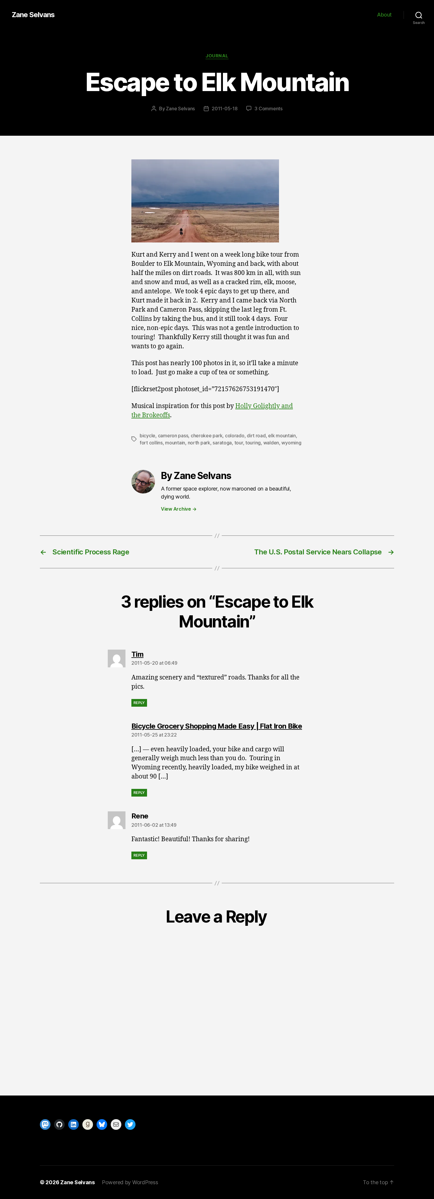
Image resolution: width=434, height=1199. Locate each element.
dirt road (256, 435)
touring (253, 443)
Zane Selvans (33, 14)
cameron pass (173, 435)
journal (217, 56)
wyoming (291, 443)
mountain (175, 443)
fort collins (151, 443)
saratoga (222, 443)
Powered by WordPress (130, 1182)
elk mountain (282, 435)
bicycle (147, 435)
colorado (234, 435)
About (384, 15)
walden (271, 443)
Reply (139, 702)
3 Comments (268, 108)
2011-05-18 (224, 108)
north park (199, 443)
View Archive (178, 509)
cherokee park (207, 435)
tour (238, 443)
